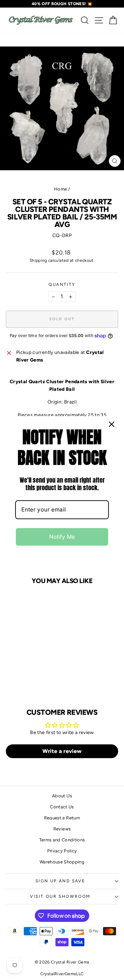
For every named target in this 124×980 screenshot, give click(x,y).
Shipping (38, 260)
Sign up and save (60, 881)
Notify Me (62, 536)
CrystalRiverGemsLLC (62, 973)
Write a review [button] (62, 751)
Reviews (62, 828)
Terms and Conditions (62, 839)
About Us (62, 795)
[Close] (111, 424)
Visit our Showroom (60, 896)
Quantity (62, 284)
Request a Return (62, 817)
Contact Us (62, 806)
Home (60, 189)
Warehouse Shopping (62, 861)
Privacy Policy (62, 850)
